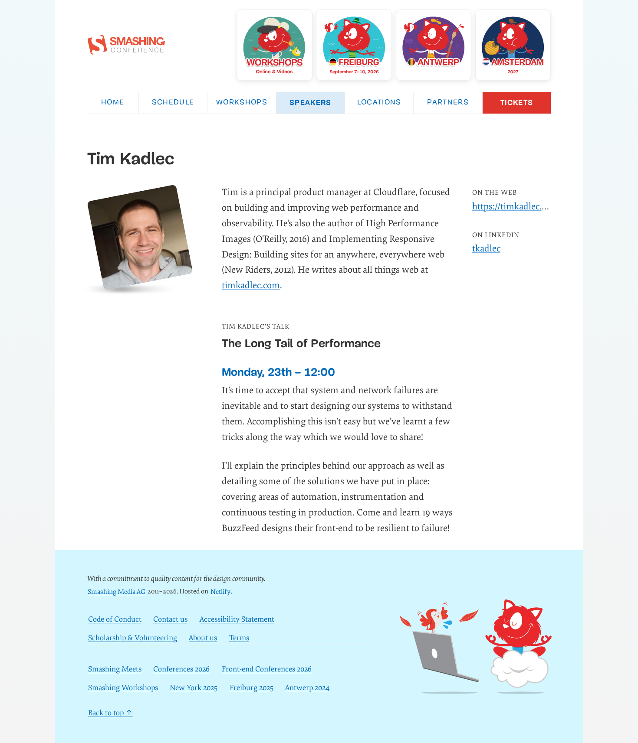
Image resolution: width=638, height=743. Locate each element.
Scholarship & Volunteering (132, 637)
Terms (239, 637)
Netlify (220, 591)
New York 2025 (193, 688)
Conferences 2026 (181, 669)
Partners (448, 102)
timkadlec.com (251, 285)
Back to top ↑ (110, 712)
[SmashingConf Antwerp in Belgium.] (433, 45)
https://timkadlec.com (515, 206)
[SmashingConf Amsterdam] (513, 45)
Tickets (516, 102)
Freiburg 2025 (251, 688)
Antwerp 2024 (307, 688)
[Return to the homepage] (126, 50)
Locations (379, 102)
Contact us (170, 619)
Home (112, 102)
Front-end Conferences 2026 (267, 669)
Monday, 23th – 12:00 (278, 372)
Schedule (173, 102)
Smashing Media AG (116, 591)
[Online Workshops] (274, 45)
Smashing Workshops (123, 688)
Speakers (310, 102)
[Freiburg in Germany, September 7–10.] (353, 45)
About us (203, 637)
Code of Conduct (114, 619)
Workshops (241, 102)
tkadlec (486, 248)
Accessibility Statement (237, 619)
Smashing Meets (114, 669)
